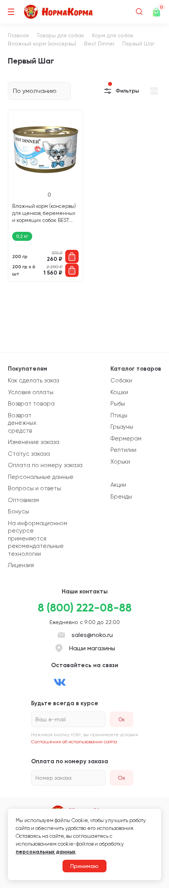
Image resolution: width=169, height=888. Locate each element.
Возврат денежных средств (22, 423)
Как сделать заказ (33, 380)
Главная (18, 35)
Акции (118, 484)
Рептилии (123, 449)
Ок (121, 778)
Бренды (121, 496)
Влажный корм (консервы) (42, 43)
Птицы (118, 415)
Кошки (119, 392)
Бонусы (18, 511)
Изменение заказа (33, 442)
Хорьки (120, 461)
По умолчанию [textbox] (35, 91)
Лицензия (21, 565)
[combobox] (39, 91)
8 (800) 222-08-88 (85, 607)
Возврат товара (31, 403)
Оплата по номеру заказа (45, 465)
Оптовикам (23, 500)
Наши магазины (92, 648)
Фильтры (127, 90)
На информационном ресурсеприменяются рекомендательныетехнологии (37, 538)
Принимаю (84, 866)
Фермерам (125, 438)
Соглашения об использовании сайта (74, 741)
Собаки (121, 380)
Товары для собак (60, 35)
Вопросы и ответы (34, 488)
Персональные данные (40, 476)
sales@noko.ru (92, 635)
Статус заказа (29, 453)
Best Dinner (99, 43)
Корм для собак (113, 35)
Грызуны (121, 426)
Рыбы (117, 403)
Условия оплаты (30, 392)
